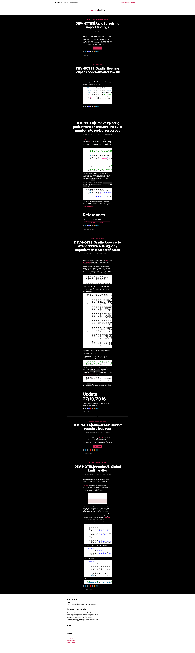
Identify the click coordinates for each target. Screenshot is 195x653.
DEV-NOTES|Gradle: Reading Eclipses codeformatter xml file (97, 70)
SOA (89, 453)
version (91, 141)
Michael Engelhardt (89, 31)
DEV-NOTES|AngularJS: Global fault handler (97, 468)
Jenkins (100, 119)
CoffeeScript (98, 462)
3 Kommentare (108, 253)
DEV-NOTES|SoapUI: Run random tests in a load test (97, 427)
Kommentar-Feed (71, 640)
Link (73, 621)
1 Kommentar (107, 432)
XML (100, 109)
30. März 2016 (99, 134)
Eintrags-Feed (70, 638)
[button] (83, 51)
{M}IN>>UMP (58, 2)
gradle (107, 260)
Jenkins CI (88, 146)
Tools (104, 119)
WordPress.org (71, 642)
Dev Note (89, 19)
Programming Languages (102, 19)
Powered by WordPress (98, 650)
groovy (97, 109)
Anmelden (69, 637)
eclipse (91, 109)
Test (94, 453)
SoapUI (101, 438)
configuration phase (88, 206)
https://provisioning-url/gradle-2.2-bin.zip (111, 283)
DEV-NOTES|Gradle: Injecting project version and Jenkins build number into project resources (97, 126)
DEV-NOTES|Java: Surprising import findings (97, 25)
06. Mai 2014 (99, 474)
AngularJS (91, 462)
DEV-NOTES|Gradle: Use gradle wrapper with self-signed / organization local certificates (97, 246)
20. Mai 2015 (99, 253)
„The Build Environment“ (89, 374)
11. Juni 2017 (99, 76)
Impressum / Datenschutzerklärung (128, 2)
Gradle (97, 64)
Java (94, 19)
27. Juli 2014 (100, 432)
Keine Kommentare (108, 31)
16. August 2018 (99, 31)
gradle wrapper (87, 262)
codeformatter (87, 109)
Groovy (102, 64)
